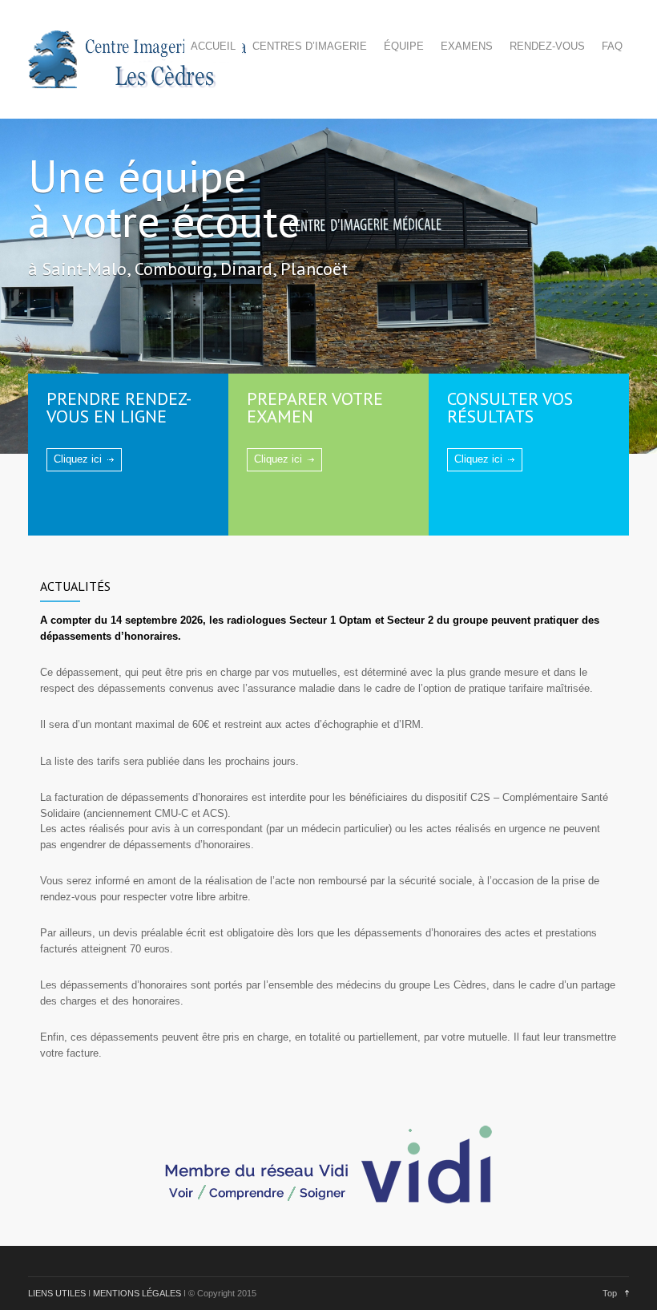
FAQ (612, 46)
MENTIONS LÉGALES (137, 1293)
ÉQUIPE (404, 46)
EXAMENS (467, 46)
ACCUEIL (213, 46)
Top (610, 1293)
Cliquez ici (78, 459)
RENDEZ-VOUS (547, 46)
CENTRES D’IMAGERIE (309, 46)
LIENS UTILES (57, 1293)
